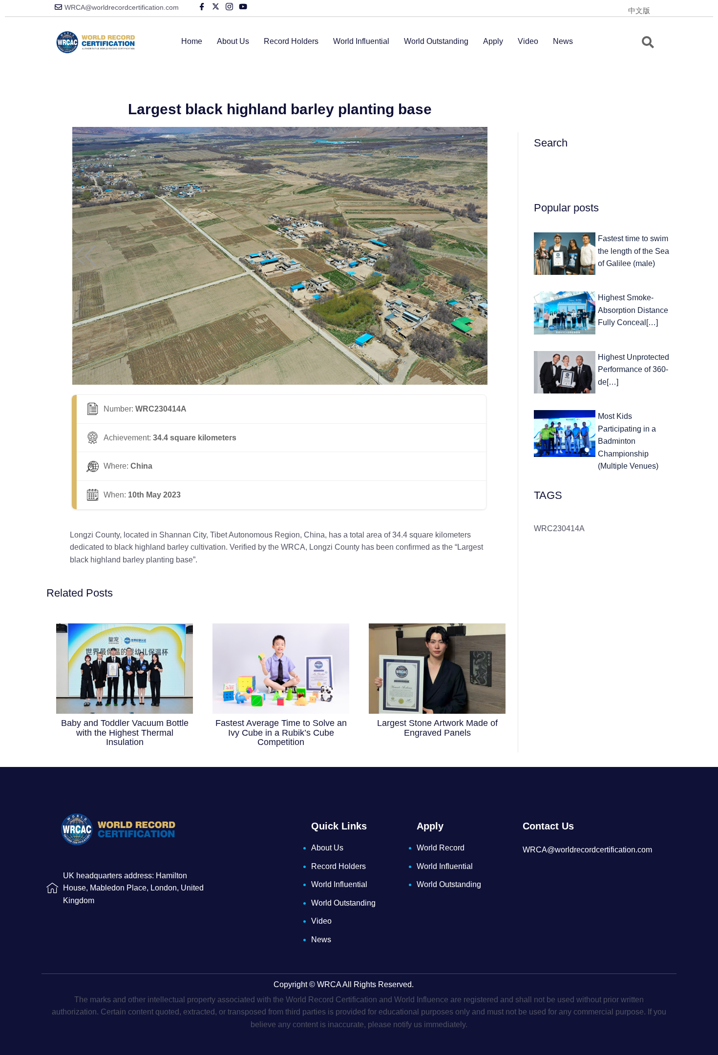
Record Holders (291, 41)
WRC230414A (559, 528)
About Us (233, 41)
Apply (493, 41)
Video (528, 41)
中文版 (639, 10)
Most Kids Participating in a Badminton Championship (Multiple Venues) (628, 441)
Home (191, 41)
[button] (85, 256)
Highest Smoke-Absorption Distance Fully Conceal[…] (633, 310)
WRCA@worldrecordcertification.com (121, 7)
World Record (441, 848)
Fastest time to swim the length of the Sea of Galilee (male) (633, 251)
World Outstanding (436, 41)
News (563, 41)
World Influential (361, 41)
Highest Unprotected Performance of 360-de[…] (633, 369)
